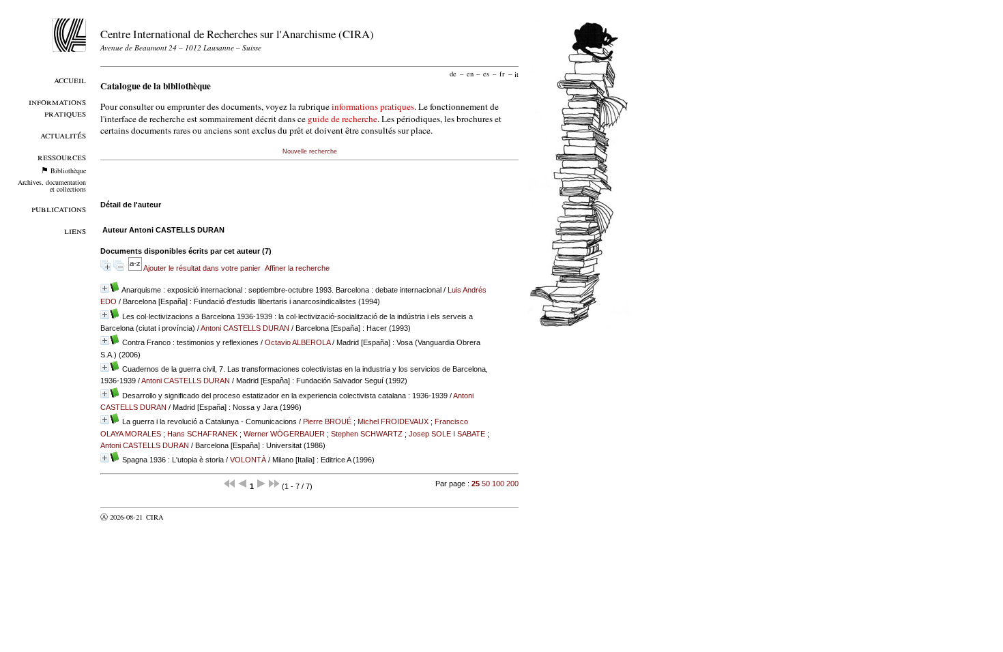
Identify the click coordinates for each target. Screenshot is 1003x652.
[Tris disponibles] (135, 268)
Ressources (62, 156)
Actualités (63, 134)
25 (475, 483)
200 (512, 483)
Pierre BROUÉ (327, 421)
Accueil (70, 79)
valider (181, 517)
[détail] (104, 288)
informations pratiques (373, 106)
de (453, 73)
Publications (58, 208)
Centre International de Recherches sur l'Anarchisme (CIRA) (237, 34)
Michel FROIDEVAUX (393, 421)
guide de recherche (342, 119)
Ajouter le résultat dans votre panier (202, 268)
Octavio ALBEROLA (297, 342)
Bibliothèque (68, 170)
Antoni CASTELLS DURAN (245, 328)
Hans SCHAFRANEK (202, 434)
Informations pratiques (57, 107)
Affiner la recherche (297, 268)
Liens (75, 230)
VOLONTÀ (248, 460)
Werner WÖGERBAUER (284, 434)
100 (498, 483)
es (486, 73)
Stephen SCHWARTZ (367, 434)
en (470, 73)
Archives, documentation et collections (52, 185)
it (516, 73)
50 (486, 483)
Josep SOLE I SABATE (447, 434)
